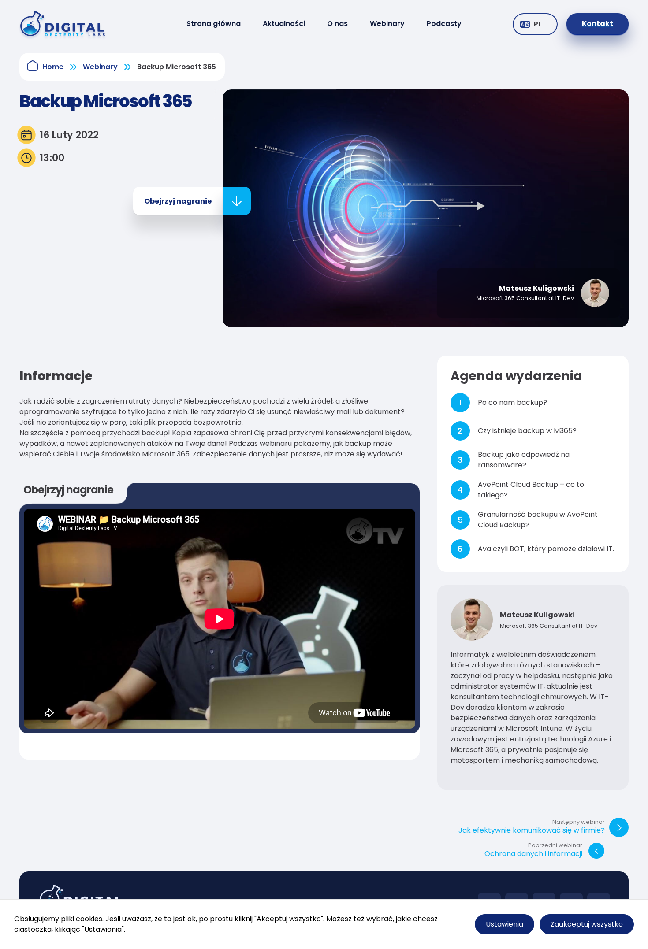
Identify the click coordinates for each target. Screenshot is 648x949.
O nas (337, 24)
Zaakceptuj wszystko (587, 924)
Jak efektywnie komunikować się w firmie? (531, 827)
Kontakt (597, 24)
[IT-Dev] (70, 24)
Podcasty (444, 24)
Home (52, 67)
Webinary (387, 24)
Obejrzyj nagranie (178, 201)
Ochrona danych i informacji (533, 851)
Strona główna (213, 24)
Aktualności (284, 24)
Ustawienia (504, 924)
